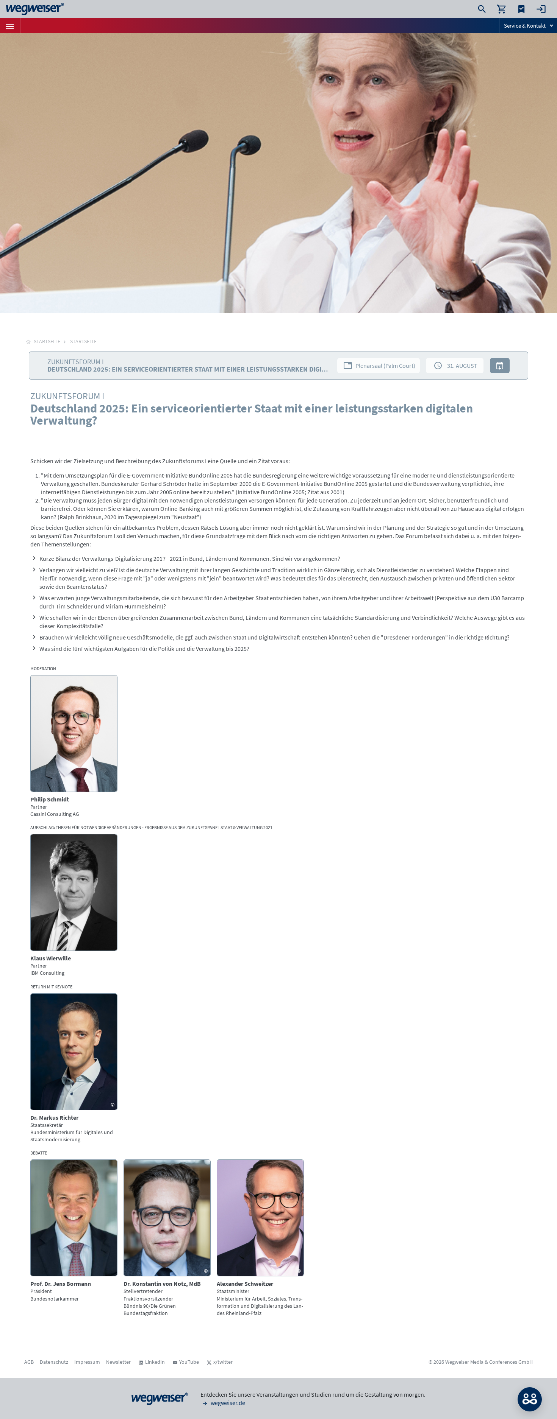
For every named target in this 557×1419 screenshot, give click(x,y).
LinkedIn (155, 1361)
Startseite (83, 341)
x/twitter (223, 1361)
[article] (73, 746)
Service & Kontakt (525, 25)
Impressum (87, 1361)
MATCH (530, 1399)
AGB (29, 1361)
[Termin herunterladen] (500, 365)
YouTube (189, 1361)
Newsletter (118, 1361)
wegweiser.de (227, 1403)
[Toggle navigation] (10, 25)
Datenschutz (54, 1361)
